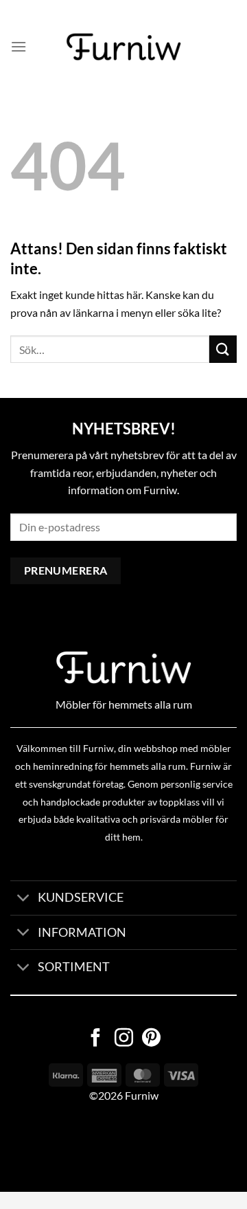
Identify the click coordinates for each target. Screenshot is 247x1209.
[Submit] (223, 348)
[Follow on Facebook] (95, 1039)
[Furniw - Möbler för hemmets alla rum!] (124, 46)
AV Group (68, 1147)
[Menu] (18, 46)
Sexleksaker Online (139, 1147)
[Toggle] (23, 899)
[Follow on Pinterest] (151, 1039)
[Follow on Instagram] (124, 1039)
